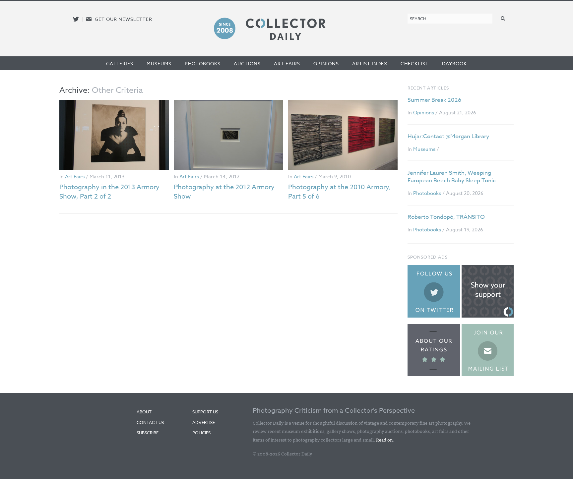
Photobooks (203, 63)
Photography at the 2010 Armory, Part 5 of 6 (339, 191)
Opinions (326, 63)
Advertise (203, 422)
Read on (384, 439)
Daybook (454, 63)
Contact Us (150, 422)
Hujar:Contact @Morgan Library (448, 136)
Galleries (119, 63)
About (144, 412)
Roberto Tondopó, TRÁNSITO (446, 217)
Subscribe (148, 433)
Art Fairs (287, 63)
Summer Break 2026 (434, 100)
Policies (201, 433)
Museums (159, 63)
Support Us (205, 412)
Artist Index (369, 63)
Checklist (415, 63)
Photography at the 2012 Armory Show (224, 191)
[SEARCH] (503, 18)
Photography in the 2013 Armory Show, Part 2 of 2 (109, 191)
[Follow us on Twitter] (76, 19)
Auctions (247, 63)
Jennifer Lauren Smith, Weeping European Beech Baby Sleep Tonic (452, 177)
